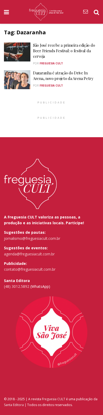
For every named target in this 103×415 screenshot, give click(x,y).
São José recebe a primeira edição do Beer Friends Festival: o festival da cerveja (64, 50)
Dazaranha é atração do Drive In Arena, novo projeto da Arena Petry (63, 75)
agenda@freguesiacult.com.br (29, 253)
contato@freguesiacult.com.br (29, 269)
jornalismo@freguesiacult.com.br (32, 238)
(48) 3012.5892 (16, 286)
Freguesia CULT (53, 399)
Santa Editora (14, 405)
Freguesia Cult (51, 63)
